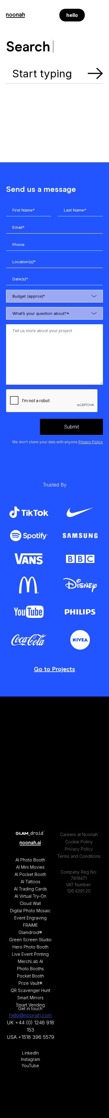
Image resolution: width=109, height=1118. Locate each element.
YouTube (30, 1065)
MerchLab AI (30, 961)
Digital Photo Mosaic (30, 910)
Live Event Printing (30, 954)
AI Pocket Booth (30, 874)
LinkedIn (30, 1052)
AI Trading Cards (30, 888)
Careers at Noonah (79, 834)
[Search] (47, 15)
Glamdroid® (30, 932)
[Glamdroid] (30, 834)
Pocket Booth (30, 975)
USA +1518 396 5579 (30, 1037)
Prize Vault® (30, 983)
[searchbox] (59, 297)
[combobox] (54, 296)
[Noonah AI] (30, 844)
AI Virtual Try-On (30, 896)
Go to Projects (54, 669)
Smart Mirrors (30, 997)
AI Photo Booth (30, 859)
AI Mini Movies (30, 867)
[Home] (15, 15)
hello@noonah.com (30, 1015)
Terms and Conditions (79, 856)
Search (95, 74)
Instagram (30, 1059)
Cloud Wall (30, 903)
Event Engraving (30, 917)
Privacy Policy (90, 442)
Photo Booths (30, 968)
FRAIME (30, 925)
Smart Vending (30, 1004)
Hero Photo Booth (30, 946)
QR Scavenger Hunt (30, 990)
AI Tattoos (30, 881)
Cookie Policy (79, 841)
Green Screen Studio (30, 939)
